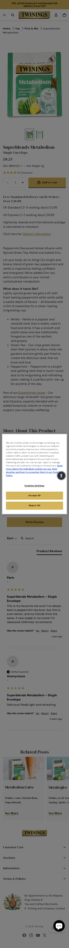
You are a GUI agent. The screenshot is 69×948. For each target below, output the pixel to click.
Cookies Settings (34, 485)
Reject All (34, 505)
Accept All (34, 495)
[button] (61, 475)
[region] (34, 474)
